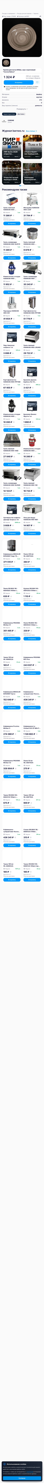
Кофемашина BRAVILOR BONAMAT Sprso (11, 693)
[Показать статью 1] (20, 185)
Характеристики (9, 114)
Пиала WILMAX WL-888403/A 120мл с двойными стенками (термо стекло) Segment (31, 624)
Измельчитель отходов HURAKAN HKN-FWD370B (32, 450)
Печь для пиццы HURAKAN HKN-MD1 (31, 518)
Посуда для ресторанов (24, 13)
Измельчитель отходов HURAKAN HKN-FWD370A (11, 415)
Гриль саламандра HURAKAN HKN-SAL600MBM (30, 278)
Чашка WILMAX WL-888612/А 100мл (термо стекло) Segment (32, 865)
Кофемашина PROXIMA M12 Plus (32, 658)
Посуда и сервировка (8, 13)
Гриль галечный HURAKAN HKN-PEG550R (29, 243)
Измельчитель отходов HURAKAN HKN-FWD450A (11, 278)
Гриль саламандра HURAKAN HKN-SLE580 (11, 484)
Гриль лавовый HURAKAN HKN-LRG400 (32, 346)
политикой (29, 1471)
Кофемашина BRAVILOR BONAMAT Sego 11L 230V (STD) (11, 555)
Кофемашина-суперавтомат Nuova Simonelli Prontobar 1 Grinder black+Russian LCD (11, 831)
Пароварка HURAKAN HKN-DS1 (11, 312)
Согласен (22, 1478)
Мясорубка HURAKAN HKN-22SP (31, 209)
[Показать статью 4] (24, 185)
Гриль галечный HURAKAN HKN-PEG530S (9, 209)
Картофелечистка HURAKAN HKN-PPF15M (11, 381)
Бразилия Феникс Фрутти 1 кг (30, 415)
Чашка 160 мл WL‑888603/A (8, 865)
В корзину (18, 82)
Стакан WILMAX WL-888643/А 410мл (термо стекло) (31, 831)
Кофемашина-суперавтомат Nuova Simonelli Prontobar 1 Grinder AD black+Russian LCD (31, 693)
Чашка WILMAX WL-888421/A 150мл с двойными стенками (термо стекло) (10, 796)
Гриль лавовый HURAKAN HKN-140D (10, 450)
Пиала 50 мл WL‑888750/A (28, 761)
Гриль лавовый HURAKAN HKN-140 (30, 484)
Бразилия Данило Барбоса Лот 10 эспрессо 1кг (30, 381)
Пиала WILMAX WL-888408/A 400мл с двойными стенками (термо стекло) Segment (10, 589)
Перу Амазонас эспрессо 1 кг (9, 346)
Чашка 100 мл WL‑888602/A (8, 658)
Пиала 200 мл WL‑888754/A (28, 555)
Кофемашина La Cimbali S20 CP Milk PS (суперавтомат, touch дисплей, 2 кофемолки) (32, 727)
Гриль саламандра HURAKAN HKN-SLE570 (11, 243)
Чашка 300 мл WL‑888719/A (29, 796)
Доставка (21, 114)
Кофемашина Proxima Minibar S (11, 727)
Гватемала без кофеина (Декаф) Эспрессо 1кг (11, 518)
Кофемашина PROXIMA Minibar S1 (11, 624)
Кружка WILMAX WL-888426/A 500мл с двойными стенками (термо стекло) (31, 589)
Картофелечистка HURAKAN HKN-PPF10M (32, 312)
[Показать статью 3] (23, 185)
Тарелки (35, 13)
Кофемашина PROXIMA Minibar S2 (11, 761)
